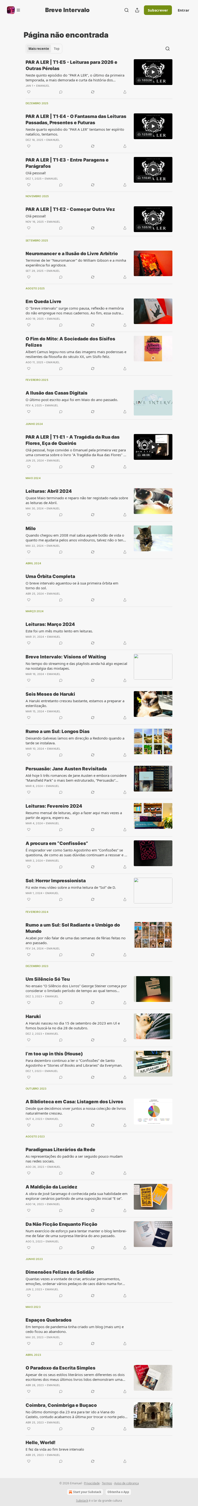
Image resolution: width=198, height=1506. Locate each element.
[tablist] (44, 48)
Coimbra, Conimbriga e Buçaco (61, 1405)
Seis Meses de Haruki (50, 694)
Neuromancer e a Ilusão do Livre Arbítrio (72, 253)
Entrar (183, 10)
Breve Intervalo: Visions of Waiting (66, 657)
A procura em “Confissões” (57, 843)
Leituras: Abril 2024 (49, 491)
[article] (99, 77)
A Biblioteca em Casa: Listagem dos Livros (74, 1101)
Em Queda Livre (43, 301)
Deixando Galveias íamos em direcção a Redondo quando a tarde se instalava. (75, 740)
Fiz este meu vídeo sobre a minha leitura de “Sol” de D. (71, 887)
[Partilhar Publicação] (137, 10)
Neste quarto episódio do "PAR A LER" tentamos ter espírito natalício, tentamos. (75, 131)
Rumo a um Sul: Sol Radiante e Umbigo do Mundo (73, 928)
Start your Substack (87, 1492)
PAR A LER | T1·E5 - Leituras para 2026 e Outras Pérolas (71, 65)
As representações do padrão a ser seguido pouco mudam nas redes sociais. (74, 1158)
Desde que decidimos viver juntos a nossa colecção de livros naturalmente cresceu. (76, 1111)
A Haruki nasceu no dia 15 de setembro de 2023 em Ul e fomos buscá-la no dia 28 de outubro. (73, 1025)
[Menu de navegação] (13, 10)
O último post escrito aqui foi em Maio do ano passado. (72, 399)
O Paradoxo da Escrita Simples (60, 1368)
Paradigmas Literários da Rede (60, 1149)
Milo (31, 528)
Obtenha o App (118, 1492)
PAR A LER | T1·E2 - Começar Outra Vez (70, 209)
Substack (82, 1501)
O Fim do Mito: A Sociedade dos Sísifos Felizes (70, 342)
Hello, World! (41, 1442)
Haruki (33, 1016)
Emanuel (43, 85)
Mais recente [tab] (38, 48)
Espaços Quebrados (48, 1320)
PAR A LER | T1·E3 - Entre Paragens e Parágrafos (67, 163)
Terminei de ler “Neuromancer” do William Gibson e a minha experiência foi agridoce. (76, 262)
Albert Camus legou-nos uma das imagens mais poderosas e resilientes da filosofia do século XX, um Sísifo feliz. (76, 354)
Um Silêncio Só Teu (48, 979)
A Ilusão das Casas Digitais (56, 393)
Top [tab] (56, 48)
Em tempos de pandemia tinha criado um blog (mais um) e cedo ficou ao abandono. (75, 1329)
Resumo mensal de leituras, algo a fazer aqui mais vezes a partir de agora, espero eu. (74, 815)
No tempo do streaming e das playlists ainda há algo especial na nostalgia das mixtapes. (76, 666)
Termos (107, 1483)
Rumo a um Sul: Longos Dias (58, 731)
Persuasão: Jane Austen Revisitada (66, 769)
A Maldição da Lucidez (51, 1187)
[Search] (126, 10)
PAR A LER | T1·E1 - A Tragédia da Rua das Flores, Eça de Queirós (73, 440)
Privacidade (92, 1483)
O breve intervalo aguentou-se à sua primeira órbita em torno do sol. (72, 585)
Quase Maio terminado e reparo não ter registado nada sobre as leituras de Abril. (77, 500)
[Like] (29, 92)
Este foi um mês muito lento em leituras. (59, 631)
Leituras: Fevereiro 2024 (54, 806)
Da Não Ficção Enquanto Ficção (61, 1224)
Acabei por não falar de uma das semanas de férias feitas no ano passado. (76, 940)
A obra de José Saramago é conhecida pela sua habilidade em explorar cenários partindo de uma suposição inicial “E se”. (76, 1196)
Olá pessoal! (36, 172)
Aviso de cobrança (126, 1483)
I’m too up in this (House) (54, 1054)
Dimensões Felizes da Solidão (60, 1272)
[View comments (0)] (61, 92)
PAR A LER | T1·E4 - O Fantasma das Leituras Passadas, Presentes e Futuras (76, 119)
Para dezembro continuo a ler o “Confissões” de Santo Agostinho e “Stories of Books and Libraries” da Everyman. (74, 1063)
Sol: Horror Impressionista (56, 880)
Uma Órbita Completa (50, 576)
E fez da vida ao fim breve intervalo (55, 1449)
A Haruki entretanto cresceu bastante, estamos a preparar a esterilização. (75, 703)
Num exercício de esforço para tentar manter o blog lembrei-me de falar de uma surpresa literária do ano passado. (76, 1233)
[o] (153, 72)
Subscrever (158, 10)
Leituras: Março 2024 (50, 624)
